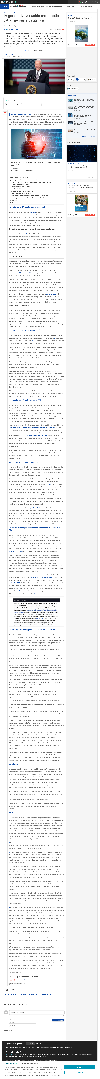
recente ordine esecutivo (19, 114)
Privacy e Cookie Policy (32, 1047)
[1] (31, 114)
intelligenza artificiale (16, 551)
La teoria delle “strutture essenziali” (21, 189)
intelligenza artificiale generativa (41, 577)
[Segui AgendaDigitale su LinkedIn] (37, 1043)
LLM (20, 591)
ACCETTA (80, 1067)
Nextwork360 (9, 1054)
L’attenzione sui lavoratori (20, 184)
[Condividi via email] (12, 29)
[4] (32, 341)
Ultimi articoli (36, 6)
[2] (55, 294)
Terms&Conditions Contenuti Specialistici (52, 1047)
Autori (12, 1047)
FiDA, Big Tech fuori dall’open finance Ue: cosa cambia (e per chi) (28, 994)
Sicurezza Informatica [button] (86, 6)
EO (30, 114)
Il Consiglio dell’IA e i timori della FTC (21, 191)
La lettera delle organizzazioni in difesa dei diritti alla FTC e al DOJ (30, 196)
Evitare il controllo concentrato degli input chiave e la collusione (32, 182)
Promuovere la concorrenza (21, 187)
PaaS (49, 484)
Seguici (29, 1043)
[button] (4, 6)
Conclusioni (13, 200)
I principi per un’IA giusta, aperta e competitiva (24, 180)
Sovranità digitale (46, 6)
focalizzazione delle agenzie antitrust (21, 273)
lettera (36, 593)
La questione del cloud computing (20, 193)
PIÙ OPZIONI (79, 1073)
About (7, 1047)
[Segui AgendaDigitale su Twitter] (40, 1043)
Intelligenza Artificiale (73, 6)
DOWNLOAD (90, 45)
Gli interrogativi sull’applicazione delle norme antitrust (27, 198)
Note (11, 202)
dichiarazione (50, 294)
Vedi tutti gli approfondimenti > (88, 136)
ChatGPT (17, 583)
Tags (16, 1047)
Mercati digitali (13, 26)
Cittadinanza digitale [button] (58, 6)
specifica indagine (35, 508)
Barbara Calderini (9, 54)
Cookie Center (69, 1047)
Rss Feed (22, 1047)
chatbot (11, 583)
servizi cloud (22, 479)
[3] (9, 852)
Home (5, 26)
